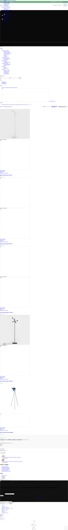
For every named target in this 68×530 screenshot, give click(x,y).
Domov (1, 106)
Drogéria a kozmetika (5, 57)
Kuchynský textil (6, 17)
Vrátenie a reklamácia (5, 469)
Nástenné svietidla (7, 2)
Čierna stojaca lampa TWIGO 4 (6, 381)
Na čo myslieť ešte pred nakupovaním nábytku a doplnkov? (11, 457)
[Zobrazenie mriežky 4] (56, 106)
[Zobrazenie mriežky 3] (54, 106)
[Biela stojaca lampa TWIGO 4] (15, 207)
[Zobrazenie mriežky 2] (52, 106)
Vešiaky (5, 12)
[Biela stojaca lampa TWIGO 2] (15, 138)
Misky (5, 18)
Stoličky (5, 67)
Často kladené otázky (5, 466)
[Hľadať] (62, 5)
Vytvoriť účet (2, 519)
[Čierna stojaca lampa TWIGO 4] (15, 344)
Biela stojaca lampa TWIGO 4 (6, 243)
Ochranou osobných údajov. (39, 497)
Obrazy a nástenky (7, 52)
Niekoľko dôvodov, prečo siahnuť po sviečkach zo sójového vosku (12, 461)
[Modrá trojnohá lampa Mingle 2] (15, 413)
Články (3, 476)
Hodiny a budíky (6, 8)
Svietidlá (3, 69)
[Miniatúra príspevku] (3, 456)
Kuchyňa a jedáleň (5, 63)
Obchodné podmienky (5, 467)
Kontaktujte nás (4, 475)
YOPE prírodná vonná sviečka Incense (21, 104)
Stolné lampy (6, 5)
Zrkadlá (8, 14)
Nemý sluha (6, 9)
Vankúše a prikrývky (7, 21)
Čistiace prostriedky (7, 58)
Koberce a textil (4, 60)
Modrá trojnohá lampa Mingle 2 (6, 432)
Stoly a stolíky (6, 68)
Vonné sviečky (6, 13)
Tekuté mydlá (6, 59)
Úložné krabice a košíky (8, 53)
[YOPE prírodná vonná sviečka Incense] (8, 104)
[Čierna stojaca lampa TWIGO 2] (15, 275)
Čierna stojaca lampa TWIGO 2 (6, 312)
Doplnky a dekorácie (5, 50)
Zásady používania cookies (6, 471)
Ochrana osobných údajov (6, 468)
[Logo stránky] (1, 5)
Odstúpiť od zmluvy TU (6, 470)
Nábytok (3, 66)
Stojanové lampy (6, 4)
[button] (2, 170)
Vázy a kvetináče (6, 11)
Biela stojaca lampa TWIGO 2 (6, 175)
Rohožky (5, 20)
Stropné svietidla (6, 3)
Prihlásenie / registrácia (5, 512)
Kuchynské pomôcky (7, 16)
